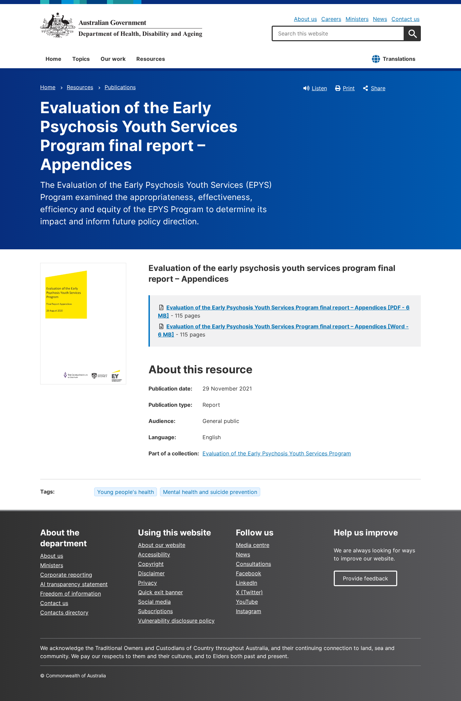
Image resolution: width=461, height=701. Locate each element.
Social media (154, 601)
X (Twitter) (249, 592)
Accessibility (154, 554)
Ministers (357, 19)
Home (53, 58)
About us (305, 19)
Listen (319, 88)
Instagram (248, 611)
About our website (161, 545)
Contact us (405, 19)
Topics (81, 58)
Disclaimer (151, 573)
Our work (113, 58)
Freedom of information (70, 593)
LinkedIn (246, 582)
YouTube (247, 601)
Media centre (252, 545)
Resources (150, 58)
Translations (399, 58)
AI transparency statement (74, 584)
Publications (120, 87)
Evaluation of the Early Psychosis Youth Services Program (276, 453)
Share (378, 88)
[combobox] (338, 33)
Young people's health (125, 492)
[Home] (121, 25)
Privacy (147, 582)
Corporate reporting (66, 574)
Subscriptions (155, 611)
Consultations (253, 563)
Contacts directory (64, 612)
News (380, 19)
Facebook (248, 573)
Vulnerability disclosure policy (176, 620)
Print (349, 88)
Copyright (151, 563)
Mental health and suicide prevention (210, 492)
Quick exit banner (160, 592)
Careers (331, 19)
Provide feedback (365, 578)
